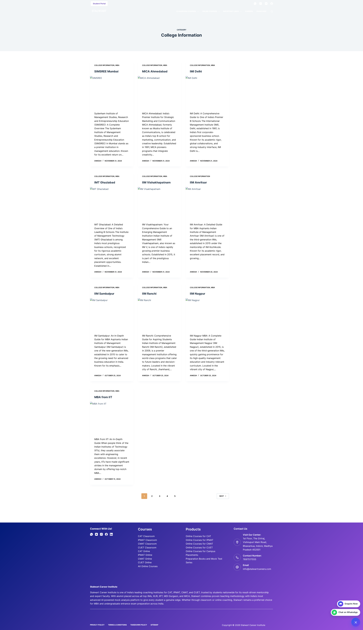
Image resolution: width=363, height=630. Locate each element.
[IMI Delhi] (207, 92)
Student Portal (99, 3)
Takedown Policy (138, 625)
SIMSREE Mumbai (106, 71)
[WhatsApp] (255, 3)
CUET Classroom (147, 547)
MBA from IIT (103, 397)
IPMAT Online (145, 554)
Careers (249, 11)
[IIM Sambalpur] (112, 314)
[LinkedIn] (111, 534)
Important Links (231, 11)
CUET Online (145, 562)
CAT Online (144, 551)
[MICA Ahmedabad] (159, 92)
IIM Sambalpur (104, 293)
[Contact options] (355, 622)
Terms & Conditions (117, 625)
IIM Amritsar (198, 182)
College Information (104, 65)
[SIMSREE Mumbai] (112, 92)
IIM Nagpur (197, 293)
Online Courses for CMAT (199, 543)
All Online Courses (148, 566)
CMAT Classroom (147, 543)
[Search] (272, 11)
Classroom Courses (186, 11)
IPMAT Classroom (147, 540)
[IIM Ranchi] (159, 314)
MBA (117, 65)
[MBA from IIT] (112, 418)
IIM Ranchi (149, 293)
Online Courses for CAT (198, 536)
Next (221, 496)
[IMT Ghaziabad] (112, 203)
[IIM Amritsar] (207, 203)
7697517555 (249, 559)
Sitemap (154, 625)
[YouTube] (266, 3)
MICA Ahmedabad (154, 71)
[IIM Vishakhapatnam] (159, 203)
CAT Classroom (146, 536)
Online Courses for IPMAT (199, 540)
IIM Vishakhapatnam (156, 182)
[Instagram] (260, 3)
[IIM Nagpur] (207, 314)
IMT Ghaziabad (104, 182)
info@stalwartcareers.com (257, 569)
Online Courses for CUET (199, 547)
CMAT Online (145, 558)
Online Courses (209, 11)
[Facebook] (271, 3)
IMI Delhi (196, 71)
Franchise (261, 11)
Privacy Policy (97, 625)
